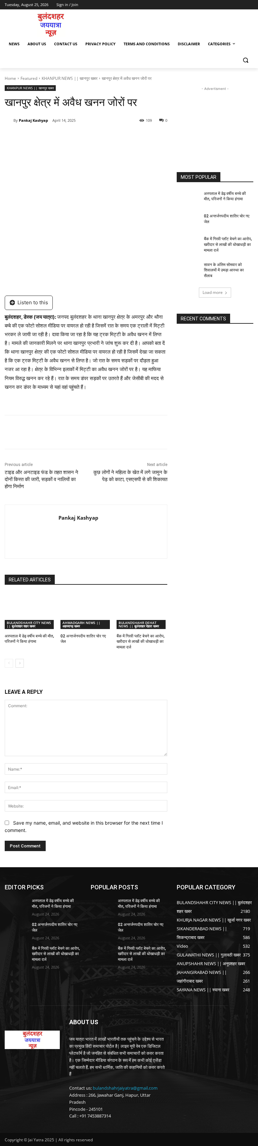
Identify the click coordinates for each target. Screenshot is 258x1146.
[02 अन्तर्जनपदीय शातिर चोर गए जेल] (85, 611)
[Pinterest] (82, 137)
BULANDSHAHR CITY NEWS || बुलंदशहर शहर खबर (29, 624)
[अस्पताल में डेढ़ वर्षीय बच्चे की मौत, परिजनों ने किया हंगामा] (30, 611)
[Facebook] (51, 137)
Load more (213, 292)
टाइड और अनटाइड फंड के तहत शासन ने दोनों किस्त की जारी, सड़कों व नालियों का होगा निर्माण (41, 479)
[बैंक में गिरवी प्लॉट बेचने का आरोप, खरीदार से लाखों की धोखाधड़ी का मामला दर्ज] (142, 611)
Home (10, 78)
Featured (28, 78)
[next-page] (19, 663)
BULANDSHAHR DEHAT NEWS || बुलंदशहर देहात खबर (139, 624)
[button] (245, 60)
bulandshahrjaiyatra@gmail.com (125, 1088)
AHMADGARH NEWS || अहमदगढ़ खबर (81, 624)
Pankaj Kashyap (33, 120)
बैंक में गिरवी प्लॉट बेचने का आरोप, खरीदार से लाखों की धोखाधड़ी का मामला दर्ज (141, 642)
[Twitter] (66, 137)
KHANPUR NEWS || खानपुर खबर (69, 78)
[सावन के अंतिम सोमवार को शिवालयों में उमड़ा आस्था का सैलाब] (188, 270)
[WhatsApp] (97, 137)
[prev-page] (9, 663)
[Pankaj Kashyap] (9, 120)
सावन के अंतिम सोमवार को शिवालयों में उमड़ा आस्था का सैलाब (224, 270)
